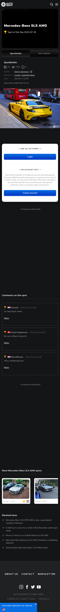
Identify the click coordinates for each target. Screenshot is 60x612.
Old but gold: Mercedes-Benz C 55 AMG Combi (26, 547)
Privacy (44, 599)
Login (30, 156)
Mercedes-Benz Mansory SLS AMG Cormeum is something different (31, 541)
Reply (6, 318)
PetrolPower (17, 357)
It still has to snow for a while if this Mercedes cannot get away (31, 529)
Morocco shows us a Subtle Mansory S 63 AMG (27, 535)
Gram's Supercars (21, 72)
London (17, 75)
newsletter (46, 574)
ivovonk (14, 307)
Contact (27, 574)
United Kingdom (28, 75)
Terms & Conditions (21, 599)
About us (11, 574)
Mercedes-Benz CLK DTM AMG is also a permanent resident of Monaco (28, 521)
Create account (30, 193)
